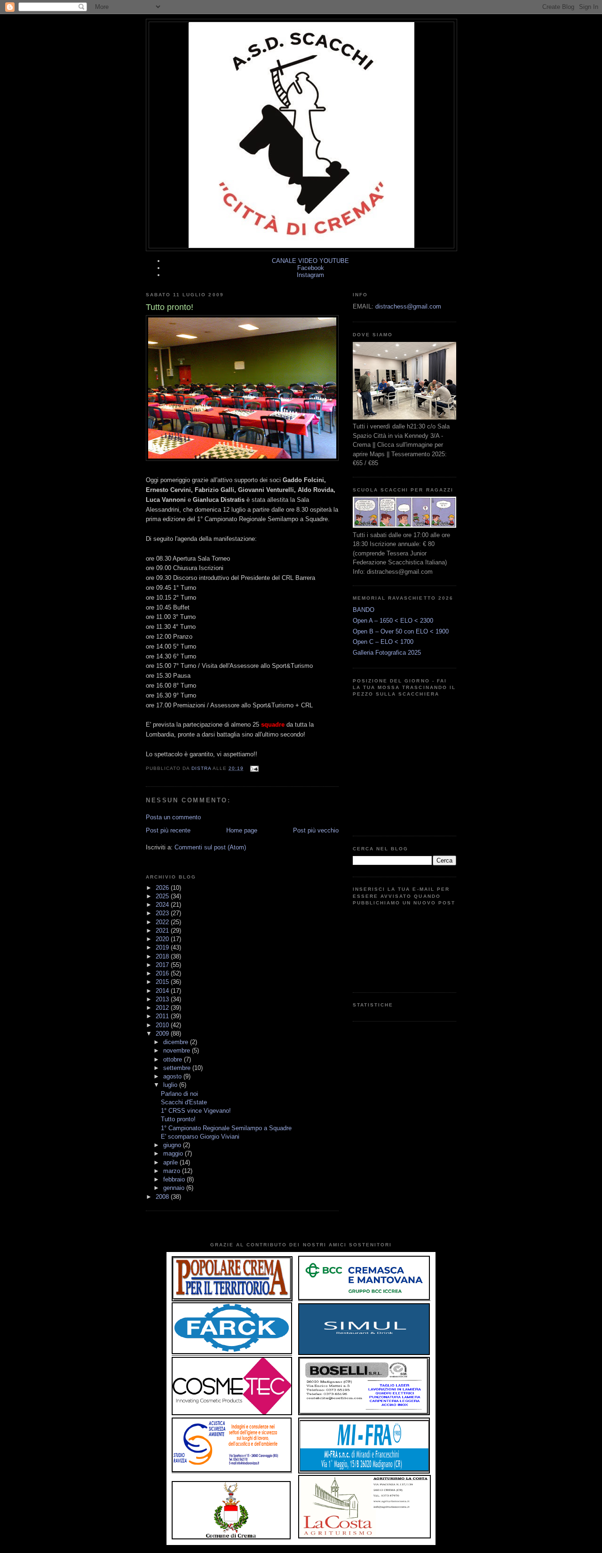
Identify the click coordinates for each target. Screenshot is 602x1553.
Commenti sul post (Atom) (210, 847)
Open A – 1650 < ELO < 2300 (393, 620)
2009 (163, 1033)
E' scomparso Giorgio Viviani (200, 1136)
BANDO (363, 609)
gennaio (174, 1187)
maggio (174, 1153)
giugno (173, 1145)
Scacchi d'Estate (184, 1102)
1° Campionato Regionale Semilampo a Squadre (226, 1128)
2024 (163, 904)
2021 (163, 930)
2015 (163, 981)
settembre (177, 1067)
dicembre (176, 1042)
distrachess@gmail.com (408, 306)
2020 (163, 939)
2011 (163, 1016)
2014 (163, 990)
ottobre (173, 1059)
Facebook (310, 267)
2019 (163, 947)
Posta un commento (173, 817)
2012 (163, 1007)
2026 (163, 887)
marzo (172, 1170)
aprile (171, 1162)
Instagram (310, 274)
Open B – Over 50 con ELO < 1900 (401, 631)
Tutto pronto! (178, 1119)
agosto (173, 1076)
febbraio (175, 1179)
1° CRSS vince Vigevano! (196, 1110)
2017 (163, 964)
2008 (163, 1196)
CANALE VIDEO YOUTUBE (310, 260)
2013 (163, 999)
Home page (241, 830)
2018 (163, 956)
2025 (163, 896)
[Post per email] (254, 768)
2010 (163, 1025)
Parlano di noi (179, 1093)
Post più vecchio (316, 830)
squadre (273, 724)
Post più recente (168, 830)
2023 (163, 913)
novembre (177, 1050)
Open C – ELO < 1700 (383, 641)
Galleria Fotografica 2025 (387, 652)
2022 (163, 922)
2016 (163, 973)
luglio (171, 1084)
